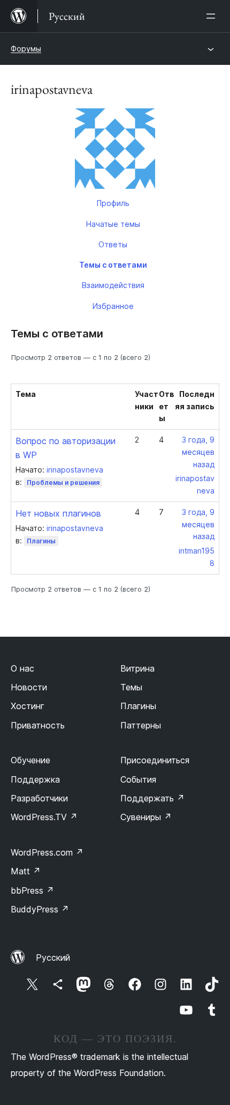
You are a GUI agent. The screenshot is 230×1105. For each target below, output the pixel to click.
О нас (22, 668)
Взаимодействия (113, 285)
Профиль (113, 203)
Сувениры (146, 817)
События (138, 779)
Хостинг (27, 706)
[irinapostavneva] (115, 150)
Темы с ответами (113, 264)
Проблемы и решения (63, 482)
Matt (26, 871)
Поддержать (152, 798)
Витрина (137, 668)
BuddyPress (40, 909)
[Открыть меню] (213, 16)
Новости (29, 687)
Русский (53, 957)
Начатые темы (113, 224)
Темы (131, 687)
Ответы (112, 244)
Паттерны (140, 725)
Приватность (38, 725)
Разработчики (39, 798)
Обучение (30, 760)
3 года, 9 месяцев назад (198, 452)
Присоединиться (154, 760)
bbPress (32, 890)
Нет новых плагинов (58, 513)
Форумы (26, 48)
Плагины (41, 541)
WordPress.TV (44, 817)
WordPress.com (47, 852)
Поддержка (35, 779)
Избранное (113, 306)
